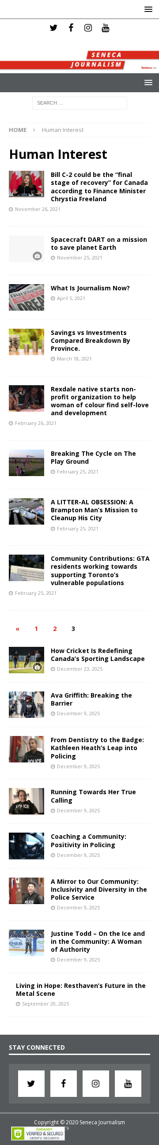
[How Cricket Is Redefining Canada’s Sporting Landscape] (26, 660)
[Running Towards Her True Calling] (26, 801)
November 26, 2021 (38, 209)
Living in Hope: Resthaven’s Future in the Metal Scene (81, 989)
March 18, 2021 (74, 358)
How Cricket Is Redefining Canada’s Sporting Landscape (98, 654)
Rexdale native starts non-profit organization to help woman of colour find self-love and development (100, 401)
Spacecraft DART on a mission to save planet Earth (99, 243)
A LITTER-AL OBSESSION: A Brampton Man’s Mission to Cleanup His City (94, 510)
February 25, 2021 (77, 471)
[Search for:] (79, 102)
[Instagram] (88, 28)
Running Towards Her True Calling (93, 796)
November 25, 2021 (79, 257)
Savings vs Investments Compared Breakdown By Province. (90, 340)
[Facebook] (71, 28)
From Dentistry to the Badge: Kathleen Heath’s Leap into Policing (97, 748)
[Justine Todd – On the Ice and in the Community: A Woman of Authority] (26, 943)
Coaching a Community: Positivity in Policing (88, 840)
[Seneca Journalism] (79, 68)
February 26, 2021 (36, 423)
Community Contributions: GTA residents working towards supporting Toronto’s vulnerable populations (100, 570)
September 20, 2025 (45, 1003)
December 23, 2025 (79, 668)
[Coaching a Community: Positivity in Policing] (26, 846)
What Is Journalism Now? (90, 288)
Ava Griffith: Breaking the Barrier (91, 699)
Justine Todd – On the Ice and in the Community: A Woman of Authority (98, 941)
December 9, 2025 (78, 713)
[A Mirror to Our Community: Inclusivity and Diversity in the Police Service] (26, 891)
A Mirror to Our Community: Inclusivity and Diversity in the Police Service (99, 889)
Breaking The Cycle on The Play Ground (93, 457)
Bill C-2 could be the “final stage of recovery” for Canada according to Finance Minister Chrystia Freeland (99, 186)
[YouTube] (105, 28)
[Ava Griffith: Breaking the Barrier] (26, 704)
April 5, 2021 (71, 298)
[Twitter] (53, 28)
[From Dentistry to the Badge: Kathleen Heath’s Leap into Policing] (26, 749)
